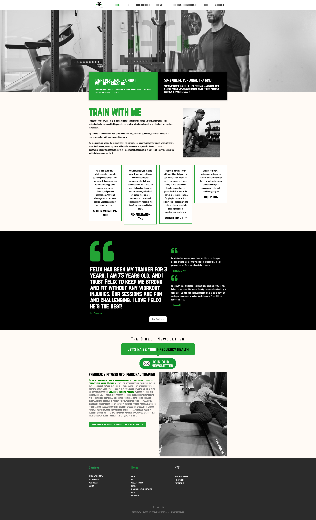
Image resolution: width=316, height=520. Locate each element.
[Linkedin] (163, 507)
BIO (128, 5)
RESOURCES (219, 5)
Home (117, 5)
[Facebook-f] (153, 507)
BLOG (206, 5)
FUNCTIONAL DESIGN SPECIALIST (184, 5)
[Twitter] (158, 507)
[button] (158, 349)
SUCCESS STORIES (143, 5)
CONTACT (159, 5)
